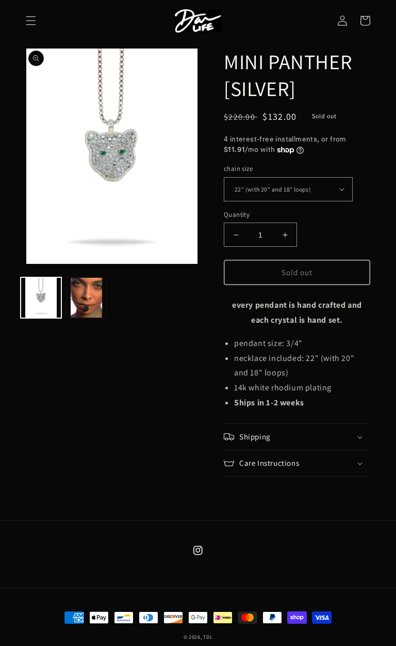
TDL (207, 637)
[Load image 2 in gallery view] (87, 297)
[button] (31, 20)
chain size (238, 168)
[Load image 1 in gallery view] (41, 297)
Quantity (237, 214)
